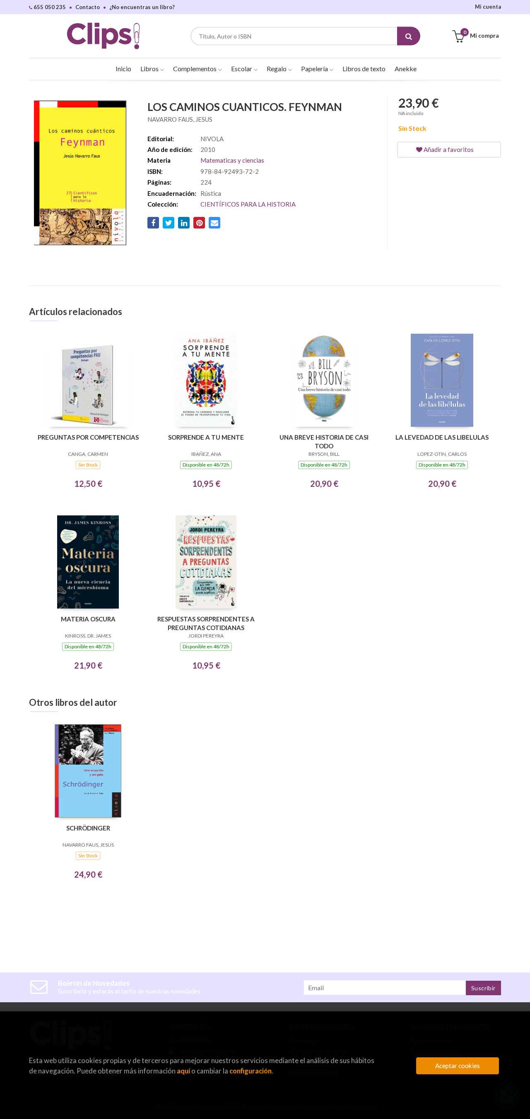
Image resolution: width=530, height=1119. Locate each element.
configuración (250, 1070)
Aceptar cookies (457, 1065)
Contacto (87, 7)
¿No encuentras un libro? (142, 7)
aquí (183, 1070)
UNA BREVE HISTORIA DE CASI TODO (324, 441)
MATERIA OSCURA (88, 619)
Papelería (315, 68)
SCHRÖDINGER (88, 828)
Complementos (195, 68)
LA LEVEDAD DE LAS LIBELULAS (442, 437)
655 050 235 (49, 7)
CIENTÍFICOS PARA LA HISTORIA (248, 204)
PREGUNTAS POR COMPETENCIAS (88, 437)
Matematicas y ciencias (232, 160)
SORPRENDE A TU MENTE (206, 437)
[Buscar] (408, 36)
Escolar (242, 68)
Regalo (277, 68)
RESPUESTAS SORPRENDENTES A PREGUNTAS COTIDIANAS (206, 623)
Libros (150, 68)
